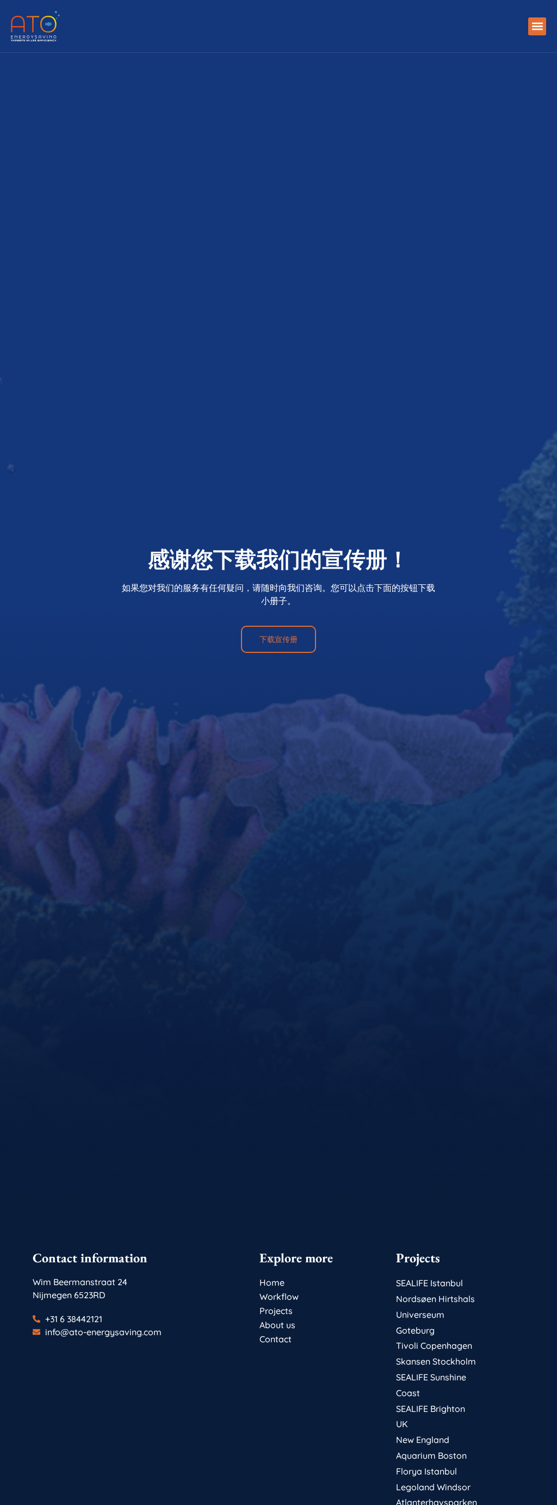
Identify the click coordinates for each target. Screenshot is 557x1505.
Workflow (279, 1296)
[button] (537, 26)
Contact (275, 1339)
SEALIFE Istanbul (429, 1283)
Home (271, 1282)
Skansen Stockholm (436, 1361)
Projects (276, 1310)
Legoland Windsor (433, 1487)
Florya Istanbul (426, 1471)
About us (277, 1324)
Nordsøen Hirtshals (435, 1298)
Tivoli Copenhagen (434, 1345)
